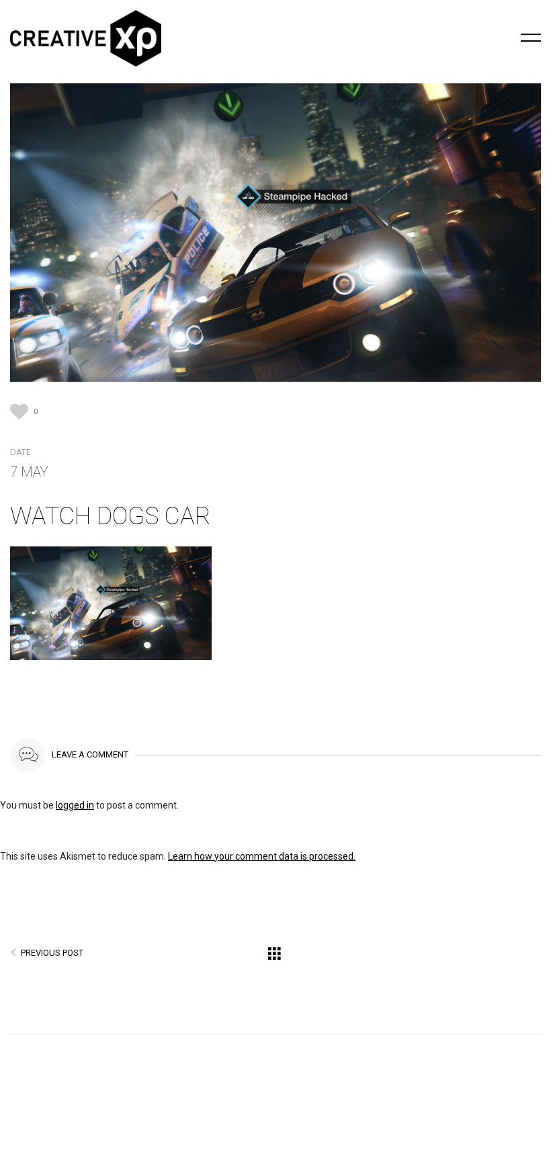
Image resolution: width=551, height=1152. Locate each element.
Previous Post (52, 953)
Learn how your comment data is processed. (261, 856)
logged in (75, 805)
